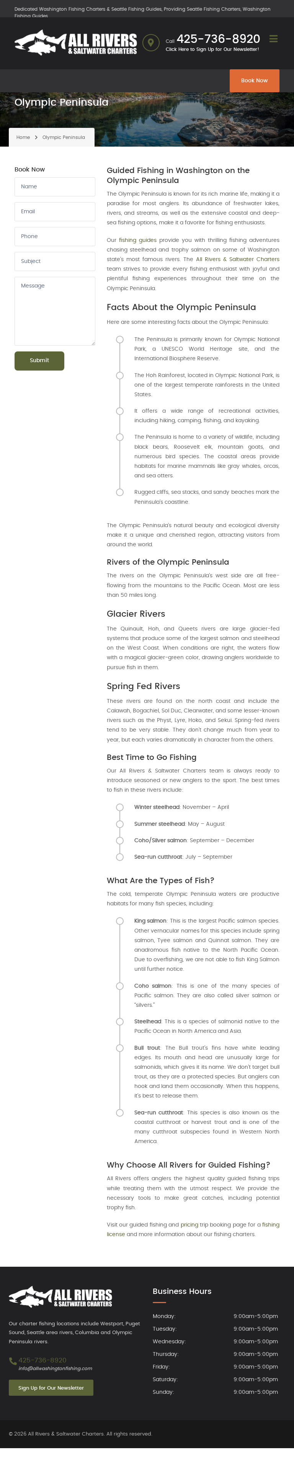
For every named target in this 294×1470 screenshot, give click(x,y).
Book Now (254, 80)
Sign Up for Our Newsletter (51, 1388)
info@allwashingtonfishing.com (55, 1368)
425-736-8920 (218, 39)
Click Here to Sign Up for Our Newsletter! (212, 49)
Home (23, 137)
